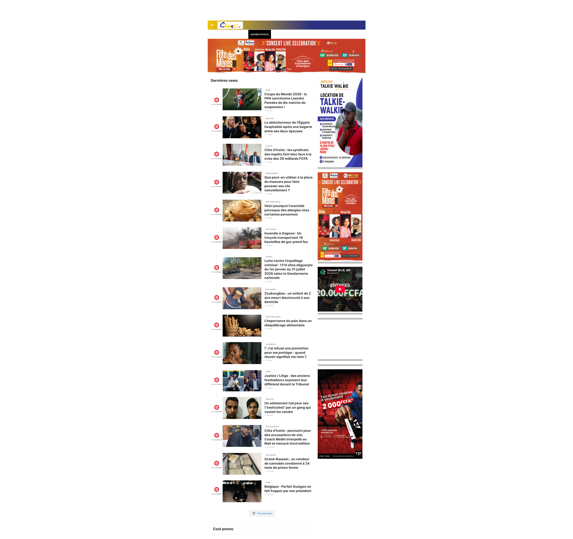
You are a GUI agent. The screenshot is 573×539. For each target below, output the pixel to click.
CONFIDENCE (271, 344)
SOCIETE (269, 146)
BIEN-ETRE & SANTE (273, 202)
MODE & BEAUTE (272, 173)
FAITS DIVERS (270, 229)
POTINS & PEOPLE (272, 426)
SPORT (268, 90)
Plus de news (264, 513)
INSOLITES (270, 118)
